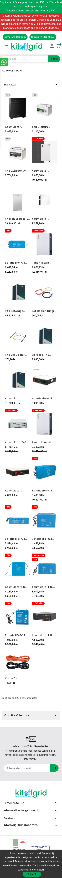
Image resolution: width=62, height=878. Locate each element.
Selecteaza (31, 85)
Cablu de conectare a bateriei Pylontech (17, 678)
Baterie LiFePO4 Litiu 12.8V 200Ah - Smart (43, 538)
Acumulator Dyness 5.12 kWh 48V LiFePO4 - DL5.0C (15, 490)
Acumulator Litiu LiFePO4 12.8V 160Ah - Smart (15, 587)
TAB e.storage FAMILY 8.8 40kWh (16, 311)
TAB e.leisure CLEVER (40, 126)
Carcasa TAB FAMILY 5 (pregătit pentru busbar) (43, 354)
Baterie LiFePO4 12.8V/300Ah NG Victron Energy (15, 262)
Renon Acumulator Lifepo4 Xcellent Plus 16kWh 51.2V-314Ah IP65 (44, 442)
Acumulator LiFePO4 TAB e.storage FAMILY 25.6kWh (16, 398)
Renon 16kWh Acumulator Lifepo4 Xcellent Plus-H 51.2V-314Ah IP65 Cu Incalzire (44, 262)
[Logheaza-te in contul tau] (52, 45)
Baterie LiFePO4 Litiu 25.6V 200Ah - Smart (44, 490)
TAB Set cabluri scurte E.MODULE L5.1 (15, 354)
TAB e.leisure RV (15, 170)
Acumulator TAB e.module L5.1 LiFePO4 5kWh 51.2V (16, 442)
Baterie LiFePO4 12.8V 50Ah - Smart (17, 635)
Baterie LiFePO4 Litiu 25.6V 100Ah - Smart (17, 538)
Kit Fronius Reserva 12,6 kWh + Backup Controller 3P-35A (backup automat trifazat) (17, 218)
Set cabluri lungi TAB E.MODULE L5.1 (43, 311)
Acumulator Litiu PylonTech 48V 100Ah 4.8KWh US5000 (42, 635)
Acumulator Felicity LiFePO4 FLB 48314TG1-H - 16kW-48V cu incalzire (44, 170)
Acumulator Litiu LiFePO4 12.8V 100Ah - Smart (42, 587)
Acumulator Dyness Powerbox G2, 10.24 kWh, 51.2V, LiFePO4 (43, 218)
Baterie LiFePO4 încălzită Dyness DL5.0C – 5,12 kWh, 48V (43, 398)
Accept (32, 874)
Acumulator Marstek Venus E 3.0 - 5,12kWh (16, 126)
